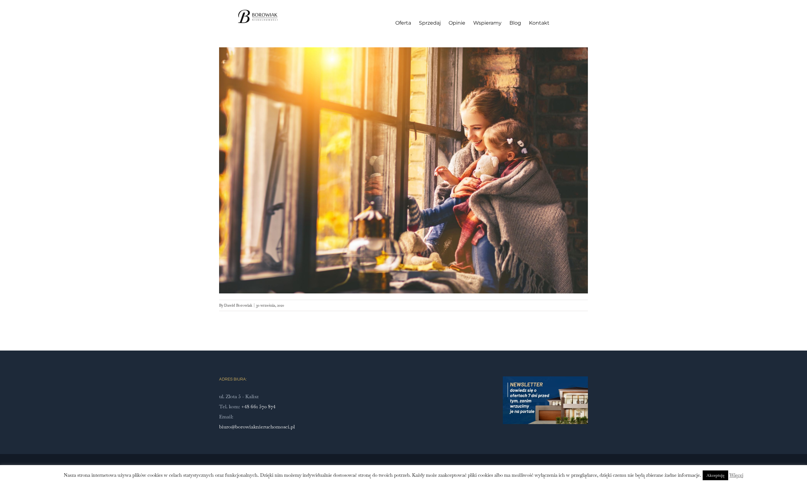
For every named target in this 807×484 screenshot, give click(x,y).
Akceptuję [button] (715, 475)
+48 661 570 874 (258, 406)
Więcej (736, 475)
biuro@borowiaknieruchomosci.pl (257, 426)
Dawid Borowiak (238, 305)
